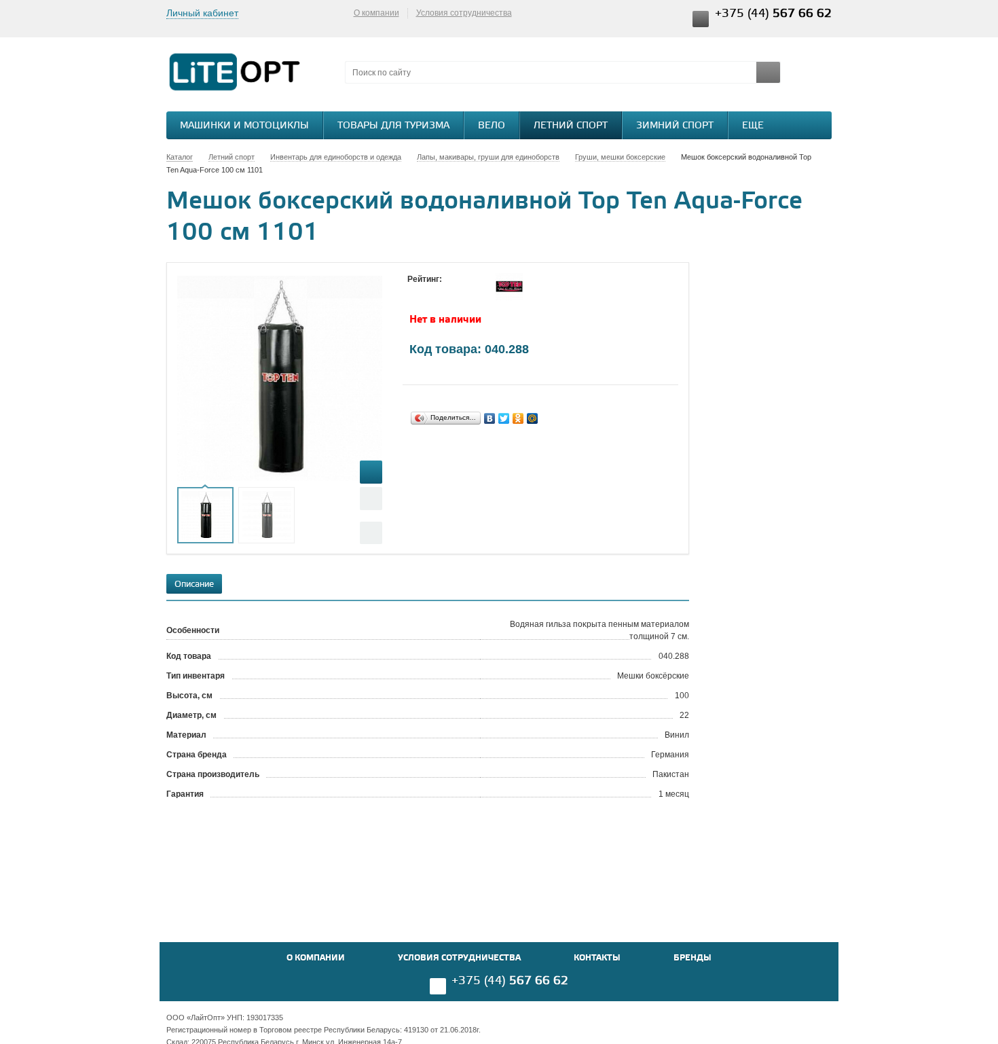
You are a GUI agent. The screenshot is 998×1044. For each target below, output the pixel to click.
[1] (414, 292)
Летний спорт (571, 126)
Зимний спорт (675, 126)
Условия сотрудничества (464, 13)
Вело (491, 126)
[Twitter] (504, 418)
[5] (468, 292)
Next (371, 533)
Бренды (692, 958)
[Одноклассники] (518, 418)
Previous (371, 498)
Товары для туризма (393, 126)
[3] (441, 292)
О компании (376, 13)
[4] (455, 292)
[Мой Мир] (532, 418)
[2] (428, 292)
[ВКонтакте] (490, 418)
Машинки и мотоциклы (244, 126)
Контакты (597, 958)
